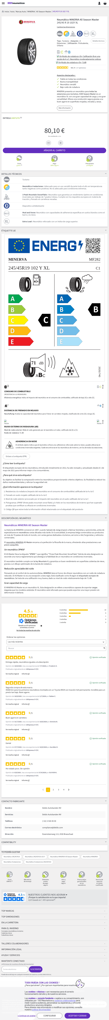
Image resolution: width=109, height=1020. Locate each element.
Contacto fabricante (13, 801)
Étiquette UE (8, 230)
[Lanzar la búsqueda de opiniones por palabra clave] (104, 648)
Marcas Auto (21, 11)
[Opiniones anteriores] (43, 789)
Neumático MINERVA (90, 856)
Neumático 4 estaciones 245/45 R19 (38, 862)
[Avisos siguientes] (68, 790)
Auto (12, 11)
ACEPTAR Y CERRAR (77, 1016)
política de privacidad (41, 1009)
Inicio (7, 11)
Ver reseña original (12, 674)
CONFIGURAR (49, 1016)
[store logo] (16, 3)
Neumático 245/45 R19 (12, 856)
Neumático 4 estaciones (12, 862)
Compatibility (8, 842)
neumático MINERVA (14, 542)
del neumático (16, 518)
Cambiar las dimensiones (66, 27)
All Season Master (43, 11)
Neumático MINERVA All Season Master (64, 856)
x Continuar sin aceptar (27, 1016)
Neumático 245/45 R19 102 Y (35, 856)
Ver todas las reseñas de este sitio (28, 630)
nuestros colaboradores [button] (65, 1000)
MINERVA (31, 11)
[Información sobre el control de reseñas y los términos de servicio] (41, 626)
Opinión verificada (99, 657)
